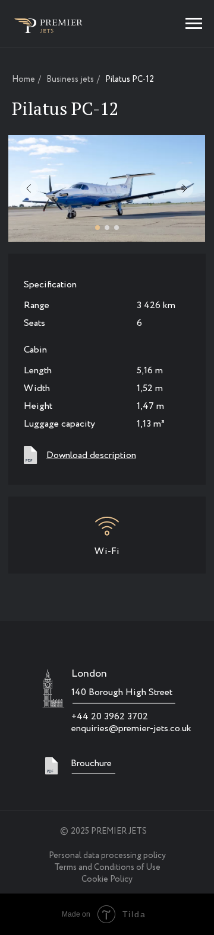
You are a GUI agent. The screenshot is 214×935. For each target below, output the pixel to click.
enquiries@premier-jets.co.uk (131, 728)
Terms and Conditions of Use (107, 867)
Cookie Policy (107, 879)
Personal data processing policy (107, 856)
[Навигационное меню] (193, 24)
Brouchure (91, 763)
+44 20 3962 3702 (109, 716)
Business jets (70, 79)
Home (23, 79)
